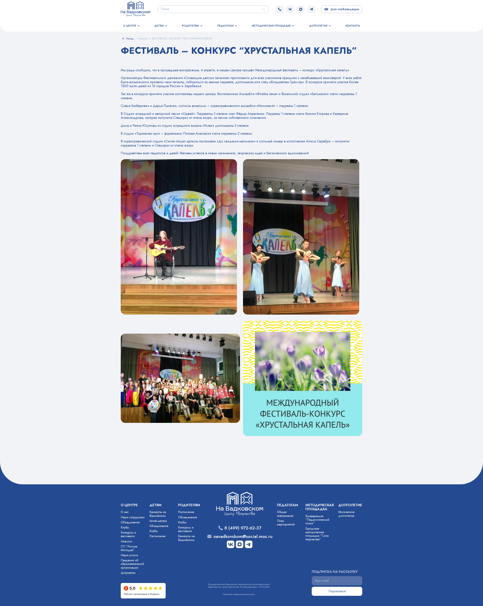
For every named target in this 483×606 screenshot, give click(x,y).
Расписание (157, 536)
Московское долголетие (346, 514)
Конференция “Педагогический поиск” (317, 519)
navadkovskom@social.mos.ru (242, 536)
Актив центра (158, 521)
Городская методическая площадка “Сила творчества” (317, 534)
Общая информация (285, 514)
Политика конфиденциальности (239, 594)
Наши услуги (129, 555)
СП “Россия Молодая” (129, 548)
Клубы (125, 527)
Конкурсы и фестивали (128, 534)
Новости (126, 541)
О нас (125, 512)
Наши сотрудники (133, 517)
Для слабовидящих (344, 9)
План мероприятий (286, 523)
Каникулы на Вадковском (157, 514)
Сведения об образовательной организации (132, 564)
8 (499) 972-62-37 (243, 528)
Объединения (130, 522)
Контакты (353, 26)
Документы (128, 573)
